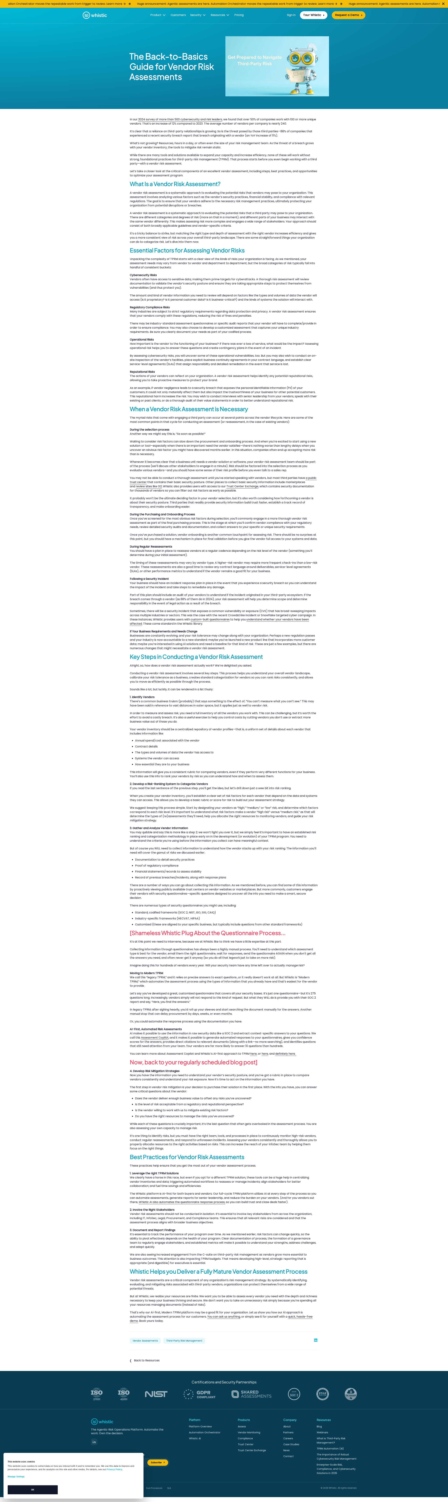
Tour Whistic (312, 15)
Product (155, 15)
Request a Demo (347, 15)
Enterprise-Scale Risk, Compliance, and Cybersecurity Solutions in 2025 (336, 1469)
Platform (194, 1420)
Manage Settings (16, 1476)
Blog (319, 1426)
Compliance (245, 1438)
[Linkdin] (94, 1442)
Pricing (239, 15)
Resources (218, 15)
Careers (288, 1438)
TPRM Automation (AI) (330, 1448)
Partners (288, 1432)
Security (195, 15)
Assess (242, 1426)
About (287, 1426)
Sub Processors (154, 1488)
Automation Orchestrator (204, 1432)
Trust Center (245, 1444)
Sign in (291, 15)
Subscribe (159, 1463)
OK (32, 1490)
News (286, 1450)
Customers (178, 15)
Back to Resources (147, 1360)
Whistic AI (195, 1438)
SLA (169, 1488)
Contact (288, 1456)
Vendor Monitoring (249, 1432)
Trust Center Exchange (252, 1450)
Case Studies (291, 1444)
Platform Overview (200, 1426)
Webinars (322, 1432)
